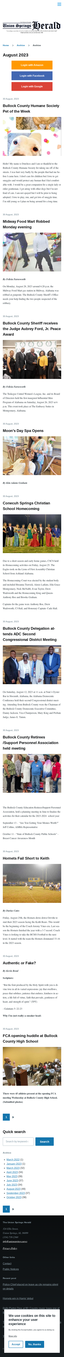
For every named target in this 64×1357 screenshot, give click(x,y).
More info (13, 1336)
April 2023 (12, 1172)
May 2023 (12, 1176)
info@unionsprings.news (15, 1241)
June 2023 (12, 1180)
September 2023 (16, 1193)
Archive (21, 45)
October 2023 (14, 1197)
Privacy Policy (10, 1248)
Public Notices (11, 1269)
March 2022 (13, 1159)
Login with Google (32, 86)
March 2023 (13, 1168)
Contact (7, 1263)
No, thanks (34, 1344)
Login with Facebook (32, 75)
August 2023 (14, 1189)
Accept (16, 1344)
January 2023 (14, 1164)
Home (6, 45)
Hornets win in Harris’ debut (18, 1298)
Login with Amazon (32, 65)
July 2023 (12, 1184)
